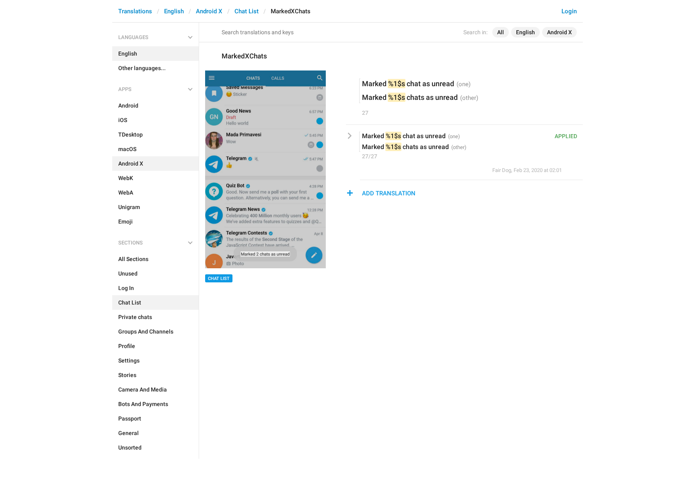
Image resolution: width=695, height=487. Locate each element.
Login (569, 11)
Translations (135, 11)
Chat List (246, 11)
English (174, 11)
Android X (209, 11)
